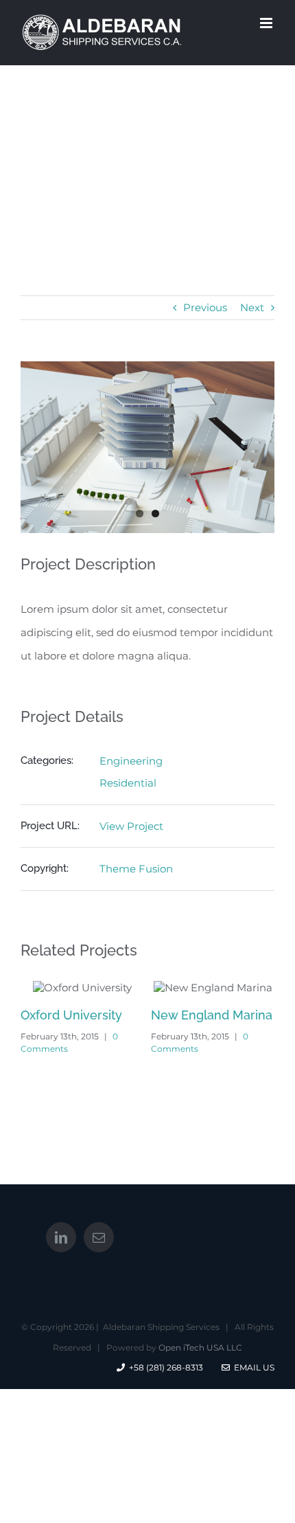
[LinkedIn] (61, 1237)
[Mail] (99, 1237)
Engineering (131, 760)
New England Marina (211, 1015)
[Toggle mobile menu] (267, 23)
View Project (131, 826)
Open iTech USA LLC (200, 1347)
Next (252, 307)
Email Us (252, 1367)
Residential (127, 782)
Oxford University (71, 1015)
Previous (205, 307)
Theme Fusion (136, 868)
